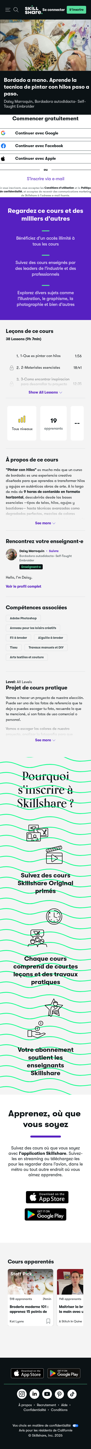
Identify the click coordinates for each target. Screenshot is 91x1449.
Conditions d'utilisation (59, 187)
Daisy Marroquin (38, 551)
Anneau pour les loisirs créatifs (33, 628)
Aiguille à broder (50, 637)
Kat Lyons (17, 1321)
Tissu (13, 647)
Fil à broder (18, 637)
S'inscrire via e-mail (45, 178)
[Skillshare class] (30, 1282)
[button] (8, 10)
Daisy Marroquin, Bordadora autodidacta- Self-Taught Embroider (45, 104)
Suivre (53, 551)
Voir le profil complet (23, 586)
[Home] (33, 9)
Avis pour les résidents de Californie (45, 1430)
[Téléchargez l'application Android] (64, 1373)
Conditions (59, 1410)
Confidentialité (35, 1410)
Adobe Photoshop (23, 618)
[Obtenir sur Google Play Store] (46, 1214)
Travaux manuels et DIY (46, 647)
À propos (25, 1405)
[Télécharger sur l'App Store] (45, 1197)
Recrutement (46, 1405)
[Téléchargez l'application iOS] (27, 1373)
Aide (64, 1405)
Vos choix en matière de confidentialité (42, 1425)
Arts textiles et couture (27, 657)
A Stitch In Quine (70, 1321)
